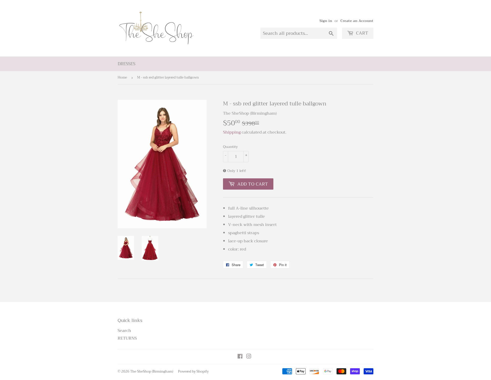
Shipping (232, 132)
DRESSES (126, 64)
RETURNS (127, 338)
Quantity (230, 146)
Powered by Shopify (193, 371)
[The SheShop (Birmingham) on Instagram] (248, 357)
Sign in (325, 21)
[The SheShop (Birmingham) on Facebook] (240, 357)
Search (124, 330)
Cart (361, 33)
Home (122, 77)
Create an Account (356, 21)
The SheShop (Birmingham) (151, 371)
